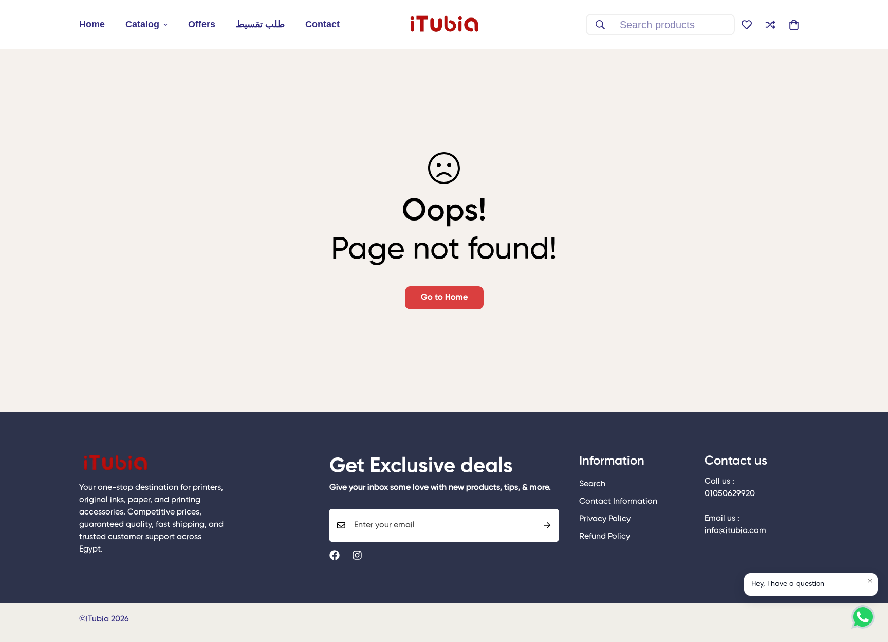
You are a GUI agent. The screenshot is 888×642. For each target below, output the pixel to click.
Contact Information (618, 502)
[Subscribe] (547, 525)
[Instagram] (357, 555)
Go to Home (444, 298)
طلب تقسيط (260, 24)
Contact (322, 24)
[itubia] (444, 25)
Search (592, 484)
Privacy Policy (605, 519)
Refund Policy (604, 537)
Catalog (142, 24)
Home (92, 24)
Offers (201, 24)
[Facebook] (334, 555)
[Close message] (870, 580)
